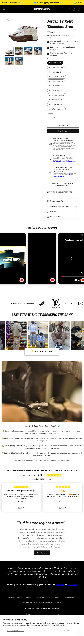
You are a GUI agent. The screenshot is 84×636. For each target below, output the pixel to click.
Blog (35, 602)
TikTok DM (72, 585)
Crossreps (22, 538)
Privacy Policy (62, 625)
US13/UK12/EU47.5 (56, 109)
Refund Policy (54, 597)
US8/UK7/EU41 (55, 72)
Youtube (60, 585)
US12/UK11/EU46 (55, 104)
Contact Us (27, 602)
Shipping (61, 35)
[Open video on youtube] (21, 280)
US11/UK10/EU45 (55, 100)
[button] (4, 9)
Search (11, 597)
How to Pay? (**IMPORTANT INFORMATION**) (62, 184)
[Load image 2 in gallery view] (19, 51)
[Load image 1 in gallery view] (9, 51)
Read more (42, 553)
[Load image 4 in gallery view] (38, 51)
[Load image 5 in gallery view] (9, 60)
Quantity (50, 113)
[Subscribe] (58, 614)
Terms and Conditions (24, 597)
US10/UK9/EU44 (55, 90)
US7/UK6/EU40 (55, 63)
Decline (67, 631)
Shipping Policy (67, 597)
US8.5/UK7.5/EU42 (56, 77)
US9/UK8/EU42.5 (56, 81)
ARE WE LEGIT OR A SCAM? (50, 602)
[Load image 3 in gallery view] (28, 51)
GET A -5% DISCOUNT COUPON (60, 192)
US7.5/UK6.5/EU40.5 (57, 67)
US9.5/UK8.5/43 (55, 86)
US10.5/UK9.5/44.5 (56, 95)
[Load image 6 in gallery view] (19, 60)
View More (21, 502)
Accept (41, 631)
